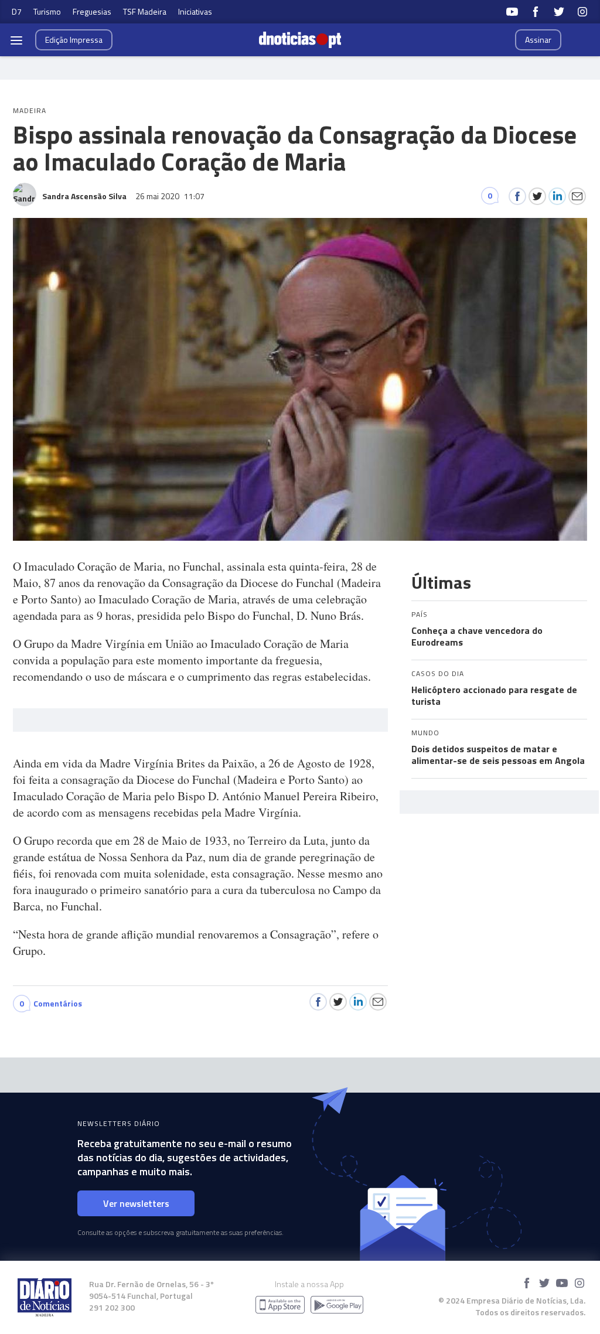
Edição (74, 39)
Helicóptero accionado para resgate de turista (494, 695)
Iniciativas (195, 11)
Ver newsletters (136, 1203)
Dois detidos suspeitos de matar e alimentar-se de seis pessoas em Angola (498, 754)
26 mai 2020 (169, 196)
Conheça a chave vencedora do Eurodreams (477, 636)
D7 (17, 11)
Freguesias (92, 11)
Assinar (538, 39)
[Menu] (16, 39)
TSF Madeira (144, 11)
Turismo (47, 11)
